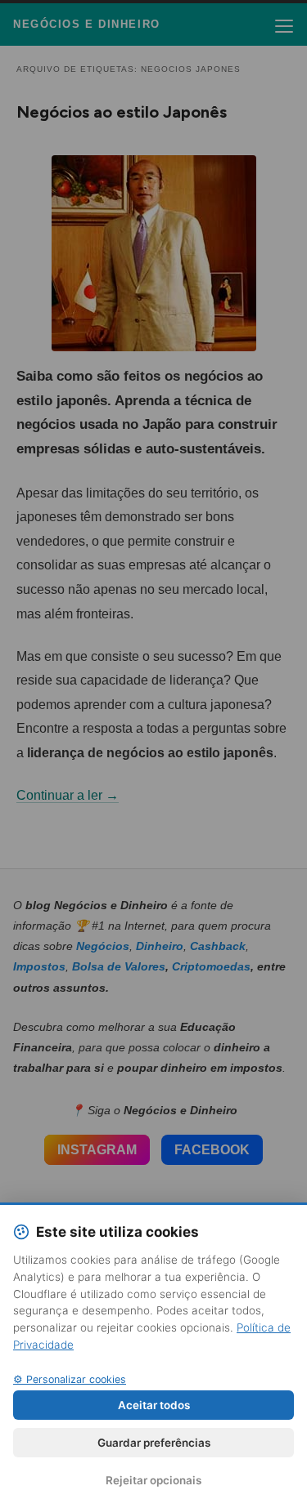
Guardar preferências (153, 1442)
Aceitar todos (154, 1405)
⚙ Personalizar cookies (69, 1379)
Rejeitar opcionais (153, 1480)
